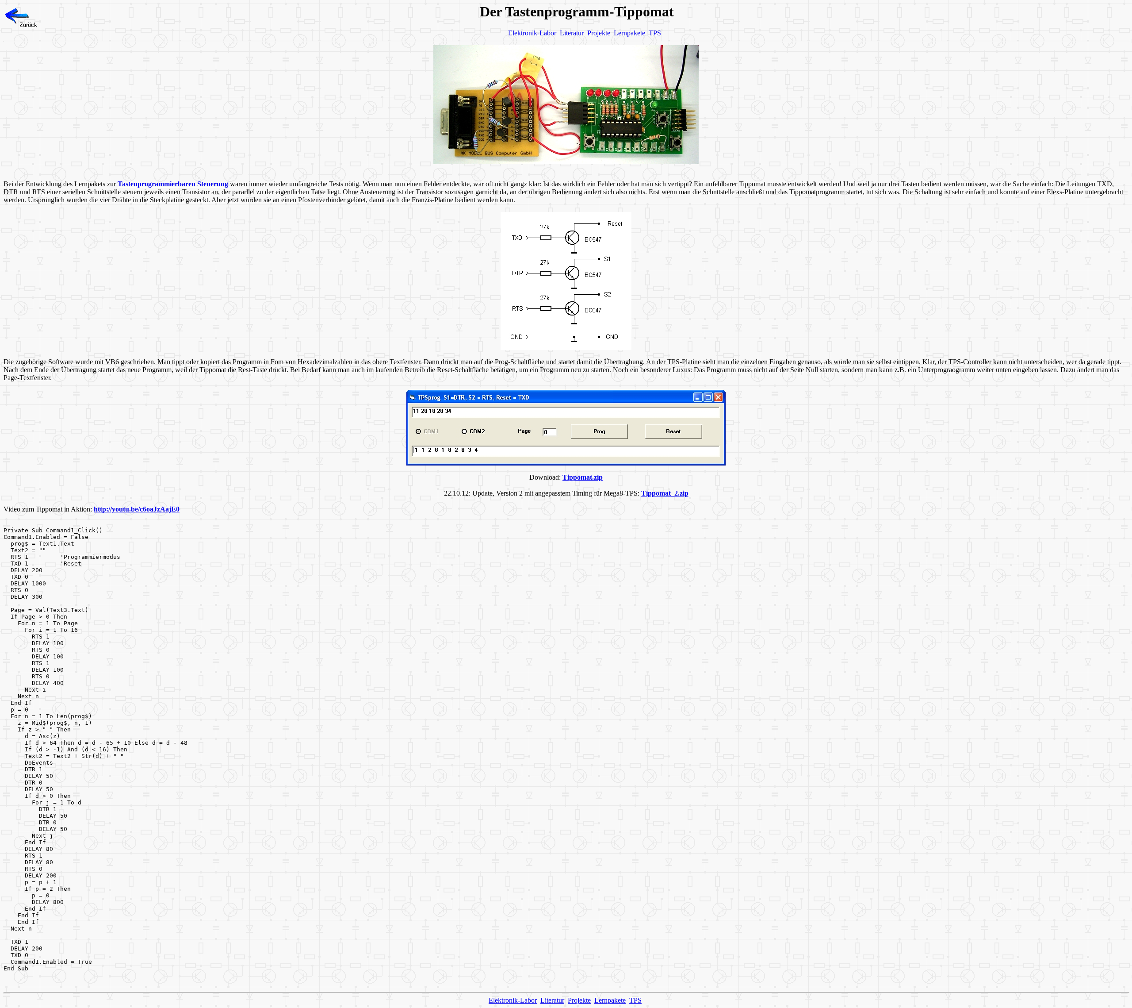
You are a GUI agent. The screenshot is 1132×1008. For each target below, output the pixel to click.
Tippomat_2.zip (664, 493)
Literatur (572, 33)
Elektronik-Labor (532, 33)
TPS (655, 33)
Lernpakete (629, 33)
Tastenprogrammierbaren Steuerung (173, 184)
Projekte (598, 33)
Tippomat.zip (582, 477)
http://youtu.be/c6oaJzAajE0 (137, 509)
